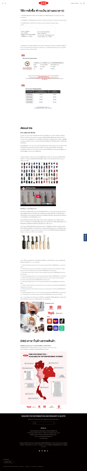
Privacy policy (27, 466)
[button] (2, 3)
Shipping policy (40, 466)
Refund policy (21, 466)
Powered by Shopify (14, 466)
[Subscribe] (53, 423)
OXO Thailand (8, 466)
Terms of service (34, 466)
